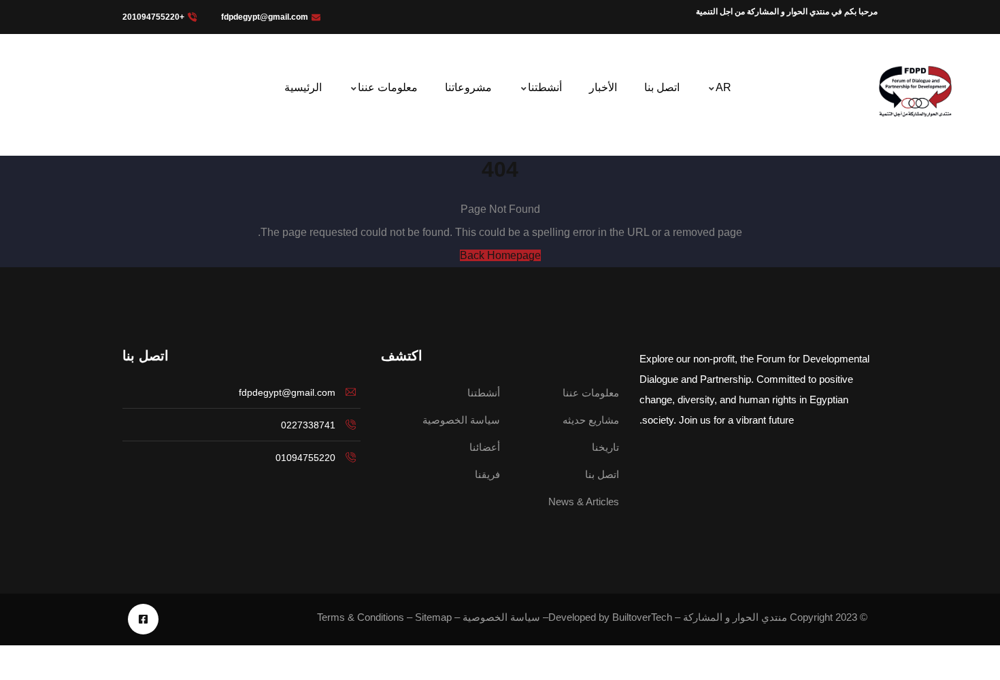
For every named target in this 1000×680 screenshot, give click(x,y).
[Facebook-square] (143, 619)
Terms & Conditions (360, 617)
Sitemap (433, 617)
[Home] (915, 91)
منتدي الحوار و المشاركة (735, 617)
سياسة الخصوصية (501, 617)
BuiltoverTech (642, 617)
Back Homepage (500, 255)
